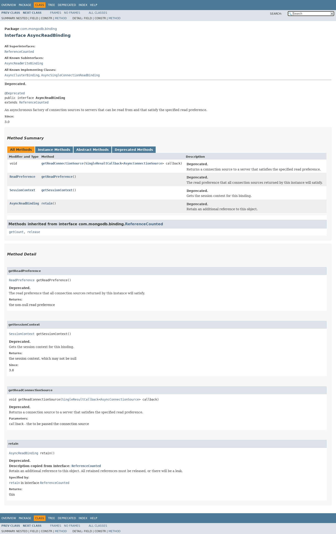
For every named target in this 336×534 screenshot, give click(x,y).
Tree (51, 5)
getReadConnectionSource (62, 163)
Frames (55, 12)
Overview (8, 5)
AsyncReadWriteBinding (24, 63)
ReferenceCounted (19, 51)
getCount (16, 232)
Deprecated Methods (134, 149)
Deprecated (67, 5)
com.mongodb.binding (38, 29)
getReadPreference (56, 176)
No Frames (72, 12)
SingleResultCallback (103, 163)
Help (93, 5)
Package (25, 5)
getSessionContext (56, 190)
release (33, 232)
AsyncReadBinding (24, 203)
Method (61, 18)
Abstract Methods (92, 149)
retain (46, 203)
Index (83, 5)
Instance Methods (54, 149)
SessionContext (22, 190)
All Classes (98, 12)
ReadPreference (22, 176)
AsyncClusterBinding (22, 75)
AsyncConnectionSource (143, 163)
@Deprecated (15, 93)
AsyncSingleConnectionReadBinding (70, 75)
